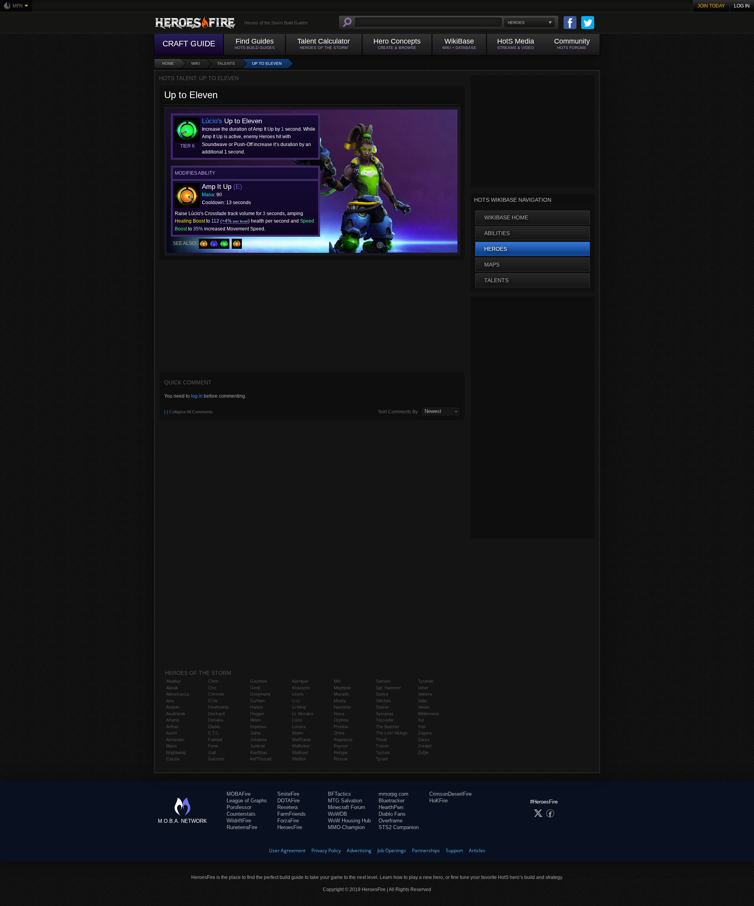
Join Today (711, 6)
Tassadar (385, 720)
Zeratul (424, 745)
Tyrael (382, 758)
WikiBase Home (506, 217)
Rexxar (341, 758)
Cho (212, 687)
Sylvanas (384, 713)
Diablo (214, 726)
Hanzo (256, 707)
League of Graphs (247, 801)
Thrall (381, 739)
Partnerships (426, 850)
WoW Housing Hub (349, 821)
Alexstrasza (177, 694)
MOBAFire (239, 794)
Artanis (172, 720)
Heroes (495, 249)
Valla (422, 700)
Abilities (497, 233)
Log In (742, 6)
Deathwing (218, 707)
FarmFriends (291, 814)
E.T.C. (214, 733)
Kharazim (301, 687)
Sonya (382, 694)
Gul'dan (257, 700)
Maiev (298, 733)
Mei (337, 681)
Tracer (382, 745)
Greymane (260, 694)
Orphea (341, 720)
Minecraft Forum (346, 807)
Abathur (173, 681)
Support (454, 850)
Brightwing (176, 752)
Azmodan (175, 739)
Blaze (171, 745)
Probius (341, 726)
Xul (421, 720)
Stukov (382, 707)
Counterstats (241, 814)
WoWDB (337, 814)
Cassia (172, 758)
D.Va (212, 700)
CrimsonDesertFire (450, 794)
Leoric (298, 694)
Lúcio (297, 720)
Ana (170, 700)
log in (197, 396)
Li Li (296, 700)
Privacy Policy (326, 850)
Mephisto (342, 687)
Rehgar (341, 752)
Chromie (216, 694)
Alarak (172, 687)
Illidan (255, 720)
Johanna (258, 739)
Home (168, 63)
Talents (226, 63)
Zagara (425, 733)
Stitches (383, 700)
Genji (255, 687)
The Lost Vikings (392, 733)
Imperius (258, 726)
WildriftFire (239, 821)
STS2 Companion (399, 827)
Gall (212, 752)
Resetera (287, 807)
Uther (423, 687)
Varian (424, 707)
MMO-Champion (346, 827)
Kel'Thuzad (260, 758)
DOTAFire (288, 801)
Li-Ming (299, 707)
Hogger (257, 713)
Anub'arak (175, 713)
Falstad (215, 739)
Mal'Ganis (301, 739)
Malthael (300, 752)
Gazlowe (258, 681)
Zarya (423, 739)
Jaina (255, 733)
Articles (477, 850)
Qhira (339, 733)
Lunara (299, 726)
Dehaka (215, 720)
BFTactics (339, 794)
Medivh (299, 758)
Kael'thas (258, 752)
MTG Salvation (345, 801)
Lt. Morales (302, 713)
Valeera (425, 694)
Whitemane (428, 713)
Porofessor (239, 807)
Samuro (383, 681)
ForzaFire (288, 821)
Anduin (172, 707)
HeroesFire (289, 827)
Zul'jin (423, 752)
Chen (213, 681)
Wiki (195, 63)
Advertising (359, 850)
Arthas (172, 726)
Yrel (421, 726)
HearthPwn (391, 807)
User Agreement (287, 850)
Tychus (383, 752)
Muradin (341, 694)
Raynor (341, 745)
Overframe (391, 821)
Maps (492, 264)
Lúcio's (212, 121)
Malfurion (300, 745)
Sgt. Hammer (388, 687)
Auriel (171, 733)
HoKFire (438, 801)
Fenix (213, 745)
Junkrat (257, 745)
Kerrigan (300, 681)
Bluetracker (391, 801)
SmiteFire (288, 794)
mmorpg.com (393, 794)
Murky (340, 700)
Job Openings (391, 850)
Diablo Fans (392, 814)
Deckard (216, 713)
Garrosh (216, 758)
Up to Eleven (267, 63)
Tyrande (426, 681)
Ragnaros (343, 739)
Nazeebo (342, 707)
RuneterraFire (242, 827)
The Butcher (387, 726)
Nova (339, 713)
